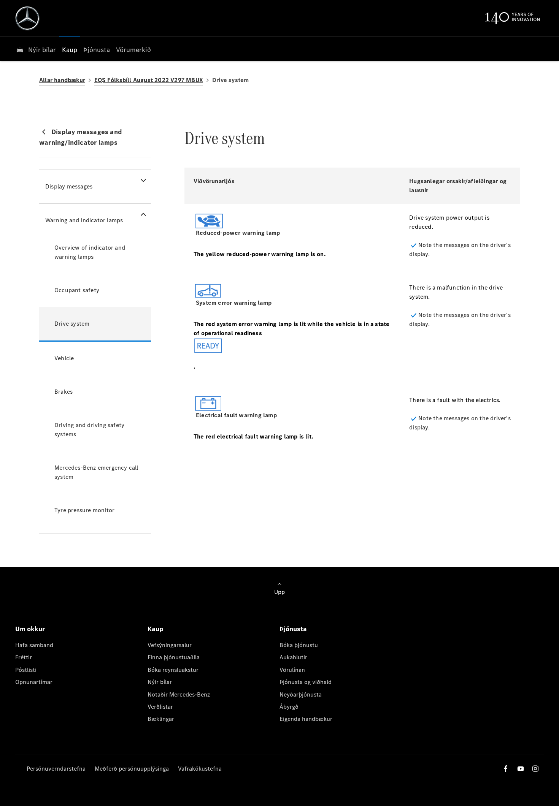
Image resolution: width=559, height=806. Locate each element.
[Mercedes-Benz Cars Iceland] (27, 18)
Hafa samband (34, 645)
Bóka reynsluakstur (173, 670)
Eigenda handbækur (306, 719)
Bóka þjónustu (299, 645)
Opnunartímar (33, 682)
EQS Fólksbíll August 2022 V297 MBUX (148, 80)
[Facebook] (505, 768)
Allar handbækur (62, 80)
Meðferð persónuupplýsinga (132, 769)
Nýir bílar (160, 682)
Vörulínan (292, 670)
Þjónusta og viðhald (306, 682)
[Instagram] (535, 768)
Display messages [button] (68, 186)
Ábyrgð (289, 707)
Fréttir (23, 657)
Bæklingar (161, 719)
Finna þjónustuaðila (174, 657)
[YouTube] (520, 768)
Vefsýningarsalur (170, 645)
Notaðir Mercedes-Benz (179, 694)
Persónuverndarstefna (56, 769)
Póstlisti (26, 670)
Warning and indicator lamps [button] (84, 220)
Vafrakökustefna (200, 769)
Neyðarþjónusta (301, 694)
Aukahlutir (293, 657)
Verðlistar (160, 707)
